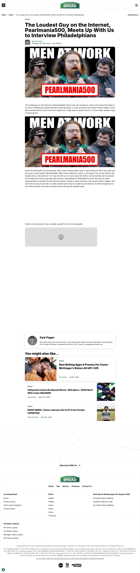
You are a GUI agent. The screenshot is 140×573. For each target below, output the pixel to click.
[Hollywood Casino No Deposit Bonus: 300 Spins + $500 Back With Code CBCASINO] (106, 392)
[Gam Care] (67, 565)
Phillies (51, 502)
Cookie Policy (9, 509)
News (27, 19)
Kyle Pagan (38, 41)
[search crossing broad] (136, 5)
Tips (58, 486)
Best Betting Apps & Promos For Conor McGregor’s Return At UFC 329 (83, 366)
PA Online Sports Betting (103, 498)
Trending (52, 516)
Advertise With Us (68, 465)
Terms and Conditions (13, 505)
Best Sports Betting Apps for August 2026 (111, 494)
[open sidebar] (3, 5)
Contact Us (87, 486)
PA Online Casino (11, 527)
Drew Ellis (62, 377)
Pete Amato (32, 397)
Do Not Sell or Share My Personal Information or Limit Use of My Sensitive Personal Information (70, 558)
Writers (66, 486)
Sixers (50, 505)
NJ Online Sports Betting (103, 505)
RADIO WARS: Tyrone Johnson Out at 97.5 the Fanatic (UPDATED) (56, 411)
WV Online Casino (11, 538)
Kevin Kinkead (33, 417)
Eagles (51, 498)
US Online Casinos (11, 524)
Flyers (50, 509)
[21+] (61, 565)
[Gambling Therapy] (76, 565)
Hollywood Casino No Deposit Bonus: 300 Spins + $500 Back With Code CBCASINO (60, 391)
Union (50, 512)
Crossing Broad (10, 494)
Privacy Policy (9, 502)
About (51, 486)
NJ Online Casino (11, 531)
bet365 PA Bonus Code (103, 502)
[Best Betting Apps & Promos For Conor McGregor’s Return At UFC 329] (40, 369)
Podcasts (76, 486)
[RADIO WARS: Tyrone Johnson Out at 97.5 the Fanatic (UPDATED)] (106, 412)
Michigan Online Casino (13, 535)
